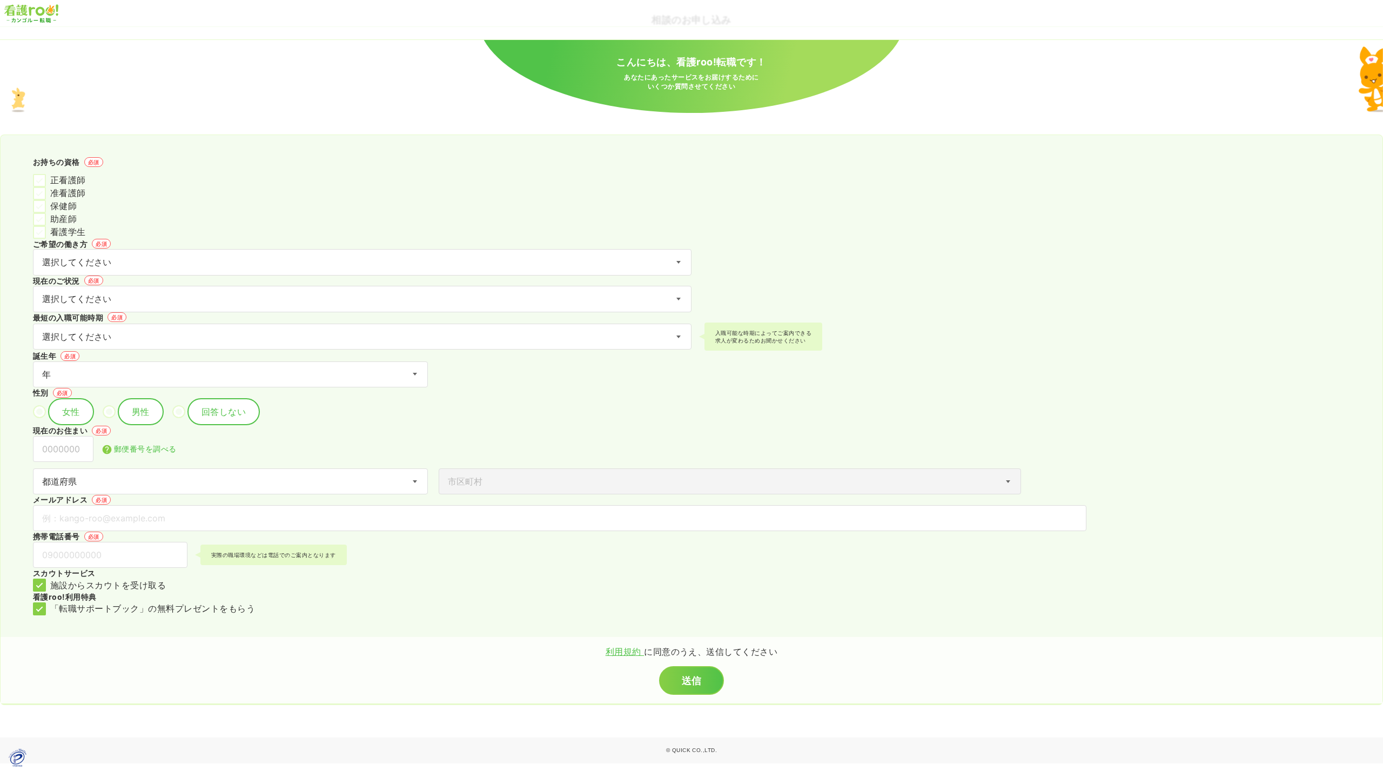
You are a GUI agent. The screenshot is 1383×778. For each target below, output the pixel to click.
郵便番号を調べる (145, 448)
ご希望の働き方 (70, 244)
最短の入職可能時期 (78, 317)
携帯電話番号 (66, 536)
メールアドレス (70, 499)
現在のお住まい (70, 430)
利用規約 (625, 651)
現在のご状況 (66, 280)
